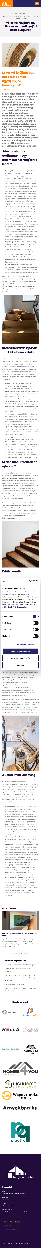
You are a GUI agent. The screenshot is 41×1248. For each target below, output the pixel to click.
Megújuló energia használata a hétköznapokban (21, 965)
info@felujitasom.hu (8, 1206)
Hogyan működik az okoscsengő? (16, 984)
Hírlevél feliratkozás (12, 1222)
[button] (37, 3)
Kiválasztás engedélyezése (20, 658)
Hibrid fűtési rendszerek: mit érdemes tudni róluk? (19, 934)
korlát (31, 855)
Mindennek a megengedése (20, 651)
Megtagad (20, 665)
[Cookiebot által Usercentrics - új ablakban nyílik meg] (29, 581)
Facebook (3, 1216)
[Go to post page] (20, 920)
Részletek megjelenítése (25, 644)
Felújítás (7, 89)
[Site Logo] (6, 3)
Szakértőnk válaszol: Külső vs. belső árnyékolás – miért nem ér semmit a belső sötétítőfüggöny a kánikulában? (21, 977)
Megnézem (5, 949)
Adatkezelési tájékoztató (11, 1230)
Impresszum (7, 1226)
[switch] (36, 623)
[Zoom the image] (10, 1011)
